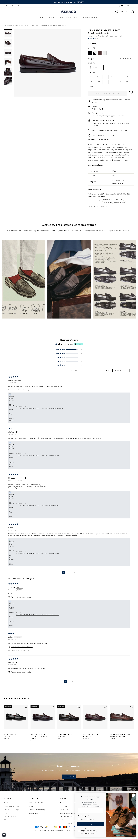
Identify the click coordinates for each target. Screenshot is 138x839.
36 (105, 77)
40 (105, 82)
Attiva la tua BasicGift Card (38, 803)
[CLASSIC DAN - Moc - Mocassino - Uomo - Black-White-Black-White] (8, 732)
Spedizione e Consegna (11, 810)
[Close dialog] (133, 795)
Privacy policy (64, 806)
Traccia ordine (8, 803)
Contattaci (7, 6)
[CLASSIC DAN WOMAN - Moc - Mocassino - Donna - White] (105, 53)
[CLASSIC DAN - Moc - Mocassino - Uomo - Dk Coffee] (15, 732)
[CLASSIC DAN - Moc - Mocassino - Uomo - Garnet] (84, 732)
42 (127, 82)
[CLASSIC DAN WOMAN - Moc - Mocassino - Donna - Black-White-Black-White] (95, 53)
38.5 (91, 82)
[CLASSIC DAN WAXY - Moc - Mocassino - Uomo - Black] (114, 732)
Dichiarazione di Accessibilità (69, 820)
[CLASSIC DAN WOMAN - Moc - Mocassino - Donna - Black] (90, 53)
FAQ (5, 813)
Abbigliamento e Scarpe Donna (13, 25)
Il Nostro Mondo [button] (89, 18)
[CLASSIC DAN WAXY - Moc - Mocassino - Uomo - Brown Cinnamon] (111, 732)
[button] (92, 39)
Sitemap (6, 820)
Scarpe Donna (107, 203)
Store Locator (16, 6)
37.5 (119, 77)
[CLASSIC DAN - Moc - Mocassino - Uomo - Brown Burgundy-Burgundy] (12, 732)
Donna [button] (52, 18)
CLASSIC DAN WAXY (121, 735)
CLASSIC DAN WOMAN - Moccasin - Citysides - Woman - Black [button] (37, 456)
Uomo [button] (42, 18)
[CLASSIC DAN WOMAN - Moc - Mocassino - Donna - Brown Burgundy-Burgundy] (100, 53)
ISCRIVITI (69, 777)
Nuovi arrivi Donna (28, 25)
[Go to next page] (78, 572)
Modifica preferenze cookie (68, 803)
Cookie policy (64, 810)
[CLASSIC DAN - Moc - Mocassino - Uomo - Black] (5, 732)
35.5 (98, 77)
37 (112, 77)
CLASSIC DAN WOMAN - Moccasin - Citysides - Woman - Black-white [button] (39, 408)
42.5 (91, 87)
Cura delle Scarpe (10, 816)
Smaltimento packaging (37, 810)
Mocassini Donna (119, 203)
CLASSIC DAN (11, 735)
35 (91, 77)
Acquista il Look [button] (68, 18)
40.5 (112, 82)
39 (99, 82)
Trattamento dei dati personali (70, 813)
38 (127, 77)
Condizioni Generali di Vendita (69, 816)
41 (120, 82)
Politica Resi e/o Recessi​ (12, 806)
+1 (18, 732)
